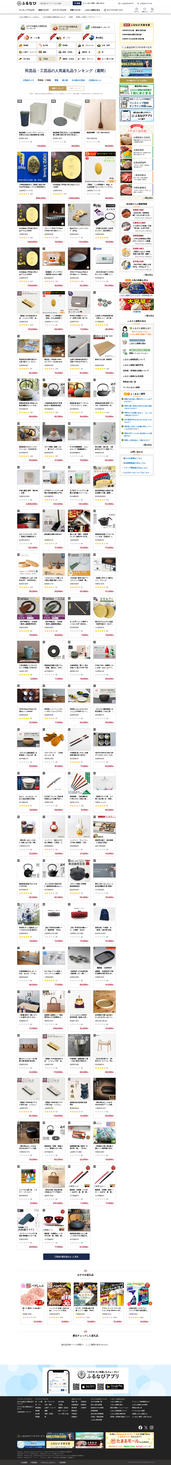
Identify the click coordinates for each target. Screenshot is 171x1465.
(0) (31, 142)
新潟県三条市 (23, 138)
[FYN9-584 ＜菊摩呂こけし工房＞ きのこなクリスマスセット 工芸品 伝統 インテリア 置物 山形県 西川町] (104, 652)
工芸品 (71, 17)
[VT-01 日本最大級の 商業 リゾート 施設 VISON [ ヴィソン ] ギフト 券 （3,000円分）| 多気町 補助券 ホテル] (85, 1294)
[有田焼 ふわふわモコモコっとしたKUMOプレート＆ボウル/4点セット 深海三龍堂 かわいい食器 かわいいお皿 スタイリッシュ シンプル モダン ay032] (79, 695)
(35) (31, 456)
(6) (31, 631)
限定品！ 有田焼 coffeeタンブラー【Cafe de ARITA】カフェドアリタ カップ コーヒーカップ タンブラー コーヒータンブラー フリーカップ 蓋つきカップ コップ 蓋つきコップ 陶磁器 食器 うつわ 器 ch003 (53, 360)
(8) (82, 325)
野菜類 (65, 45)
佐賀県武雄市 (23, 933)
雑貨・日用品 (67, 52)
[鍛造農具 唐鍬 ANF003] (54, 521)
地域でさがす (43, 10)
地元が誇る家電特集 (97, 1414)
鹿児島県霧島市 (75, 453)
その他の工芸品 (78, 80)
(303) (115, 1317)
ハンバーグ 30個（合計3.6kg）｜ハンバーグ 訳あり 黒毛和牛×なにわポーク (59, 1309)
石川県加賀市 (99, 890)
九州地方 (83, 1408)
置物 (56, 80)
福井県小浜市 (74, 802)
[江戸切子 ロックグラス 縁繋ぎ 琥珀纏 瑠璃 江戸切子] (54, 477)
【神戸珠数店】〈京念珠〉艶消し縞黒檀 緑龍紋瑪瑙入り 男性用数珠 (53, 623)
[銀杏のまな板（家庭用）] (104, 346)
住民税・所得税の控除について (136, 370)
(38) (107, 369)
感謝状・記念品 (68, 59)
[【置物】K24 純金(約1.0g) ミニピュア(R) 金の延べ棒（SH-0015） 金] (28, 302)
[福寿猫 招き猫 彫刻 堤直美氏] (79, 1089)
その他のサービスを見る (136, 80)
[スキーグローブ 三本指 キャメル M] (54, 739)
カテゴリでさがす (60, 10)
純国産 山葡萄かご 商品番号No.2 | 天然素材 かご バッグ (53, 1016)
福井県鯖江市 (99, 715)
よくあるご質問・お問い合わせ (94, 3)
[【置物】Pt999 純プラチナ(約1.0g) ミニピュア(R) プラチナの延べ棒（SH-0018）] (54, 1089)
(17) (56, 456)
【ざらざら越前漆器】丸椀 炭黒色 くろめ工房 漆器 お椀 (104, 710)
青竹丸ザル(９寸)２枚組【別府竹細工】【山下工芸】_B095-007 (104, 623)
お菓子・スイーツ (29, 52)
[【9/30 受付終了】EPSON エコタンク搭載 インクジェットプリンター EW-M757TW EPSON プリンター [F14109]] (104, 258)
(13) (82, 281)
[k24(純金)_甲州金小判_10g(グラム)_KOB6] (66, 167)
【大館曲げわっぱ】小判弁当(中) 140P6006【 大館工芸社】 (28, 579)
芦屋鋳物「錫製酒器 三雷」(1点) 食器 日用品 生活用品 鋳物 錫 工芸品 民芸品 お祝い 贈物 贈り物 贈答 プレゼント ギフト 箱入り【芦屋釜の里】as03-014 (79, 1060)
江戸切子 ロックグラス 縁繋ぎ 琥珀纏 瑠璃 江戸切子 (53, 491)
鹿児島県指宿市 (100, 496)
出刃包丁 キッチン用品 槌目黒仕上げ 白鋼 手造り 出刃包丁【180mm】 (53, 797)
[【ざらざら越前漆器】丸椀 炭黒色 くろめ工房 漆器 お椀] (104, 695)
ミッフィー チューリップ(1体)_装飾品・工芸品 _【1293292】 (79, 841)
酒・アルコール (88, 45)
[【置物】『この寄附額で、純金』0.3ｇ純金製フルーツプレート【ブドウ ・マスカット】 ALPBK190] (100, 167)
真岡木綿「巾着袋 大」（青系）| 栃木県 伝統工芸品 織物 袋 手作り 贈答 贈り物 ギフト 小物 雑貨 (104, 928)
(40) (61, 1317)
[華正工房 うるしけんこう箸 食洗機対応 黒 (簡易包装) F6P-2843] (104, 870)
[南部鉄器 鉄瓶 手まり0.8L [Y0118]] (28, 870)
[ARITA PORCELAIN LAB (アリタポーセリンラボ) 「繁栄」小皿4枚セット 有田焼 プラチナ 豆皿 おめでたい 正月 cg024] (104, 739)
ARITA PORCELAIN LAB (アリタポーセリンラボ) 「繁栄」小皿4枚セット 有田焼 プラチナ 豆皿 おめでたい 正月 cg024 (104, 754)
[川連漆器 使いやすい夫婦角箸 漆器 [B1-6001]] (79, 739)
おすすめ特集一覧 (96, 1401)
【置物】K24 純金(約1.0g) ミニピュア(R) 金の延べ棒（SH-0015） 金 (28, 317)
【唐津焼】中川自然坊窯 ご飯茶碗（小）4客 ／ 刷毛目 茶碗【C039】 (79, 972)
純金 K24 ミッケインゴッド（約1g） (79, 229)
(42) (31, 587)
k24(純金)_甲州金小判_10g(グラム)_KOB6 (66, 186)
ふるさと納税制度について (134, 359)
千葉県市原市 (133, 1314)
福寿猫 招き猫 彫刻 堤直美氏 (78, 1103)
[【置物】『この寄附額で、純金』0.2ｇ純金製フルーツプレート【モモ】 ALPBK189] (54, 302)
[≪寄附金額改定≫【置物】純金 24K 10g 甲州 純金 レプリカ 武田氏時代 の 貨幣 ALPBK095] (32, 167)
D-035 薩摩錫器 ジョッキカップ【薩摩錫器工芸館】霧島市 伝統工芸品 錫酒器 (79, 448)
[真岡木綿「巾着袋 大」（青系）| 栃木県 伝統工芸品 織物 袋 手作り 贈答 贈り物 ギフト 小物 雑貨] (104, 914)
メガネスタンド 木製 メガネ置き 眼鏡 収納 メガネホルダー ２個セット (53, 579)
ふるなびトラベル (146, 3)
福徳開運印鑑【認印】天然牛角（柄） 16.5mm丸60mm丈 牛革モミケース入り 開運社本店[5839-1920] (79, 1147)
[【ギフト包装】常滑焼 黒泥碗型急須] (79, 870)
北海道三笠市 (23, 671)
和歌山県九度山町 (101, 1021)
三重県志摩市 (49, 977)
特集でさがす (75, 10)
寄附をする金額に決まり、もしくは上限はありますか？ (138, 414)
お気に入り (145, 11)
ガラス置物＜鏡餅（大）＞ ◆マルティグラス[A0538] (53, 448)
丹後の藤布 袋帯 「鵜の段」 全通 (28, 491)
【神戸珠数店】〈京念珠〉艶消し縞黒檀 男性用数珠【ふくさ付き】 (28, 623)
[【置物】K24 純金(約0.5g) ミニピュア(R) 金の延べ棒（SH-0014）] (54, 1045)
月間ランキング (75, 88)
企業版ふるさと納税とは (139, 1414)
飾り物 (65, 80)
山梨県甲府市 (57, 190)
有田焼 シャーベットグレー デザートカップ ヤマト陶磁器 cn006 (53, 710)
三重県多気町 (80, 1314)
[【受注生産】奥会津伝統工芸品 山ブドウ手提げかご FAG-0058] (54, 1176)
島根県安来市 (99, 453)
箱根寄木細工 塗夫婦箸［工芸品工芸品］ (104, 841)
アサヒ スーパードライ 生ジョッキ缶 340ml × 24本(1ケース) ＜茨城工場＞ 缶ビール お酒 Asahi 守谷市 (111, 1309)
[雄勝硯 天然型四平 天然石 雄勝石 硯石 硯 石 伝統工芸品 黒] (104, 958)
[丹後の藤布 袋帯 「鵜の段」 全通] (28, 477)
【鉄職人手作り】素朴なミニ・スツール (104, 579)
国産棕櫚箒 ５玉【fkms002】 (98, 132)
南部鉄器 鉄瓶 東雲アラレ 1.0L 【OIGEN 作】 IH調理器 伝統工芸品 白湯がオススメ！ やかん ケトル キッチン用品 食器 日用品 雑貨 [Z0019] (104, 404)
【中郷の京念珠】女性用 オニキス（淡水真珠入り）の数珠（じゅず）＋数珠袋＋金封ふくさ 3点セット (104, 229)
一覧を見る (148, 198)
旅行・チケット (88, 59)
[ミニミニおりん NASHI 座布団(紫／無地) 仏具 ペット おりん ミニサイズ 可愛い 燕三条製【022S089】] (79, 1001)
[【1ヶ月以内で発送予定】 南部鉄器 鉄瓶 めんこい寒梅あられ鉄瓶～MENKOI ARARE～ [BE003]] (54, 870)
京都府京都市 (99, 234)
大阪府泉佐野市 (54, 1314)
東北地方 (74, 1408)
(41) (31, 194)
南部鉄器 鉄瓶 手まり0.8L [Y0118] (28, 885)
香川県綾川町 (23, 802)
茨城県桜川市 (23, 1021)
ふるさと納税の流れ (116, 1404)
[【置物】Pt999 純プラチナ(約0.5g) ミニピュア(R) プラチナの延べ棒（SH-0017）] (28, 1089)
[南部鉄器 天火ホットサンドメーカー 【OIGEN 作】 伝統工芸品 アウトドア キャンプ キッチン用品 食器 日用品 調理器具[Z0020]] (28, 433)
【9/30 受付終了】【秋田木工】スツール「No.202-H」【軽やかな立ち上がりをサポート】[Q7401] (104, 1060)
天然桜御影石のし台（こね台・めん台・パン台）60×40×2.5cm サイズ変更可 (28, 972)
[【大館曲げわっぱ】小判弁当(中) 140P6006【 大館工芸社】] (28, 564)
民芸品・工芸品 (81, 17)
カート (152, 11)
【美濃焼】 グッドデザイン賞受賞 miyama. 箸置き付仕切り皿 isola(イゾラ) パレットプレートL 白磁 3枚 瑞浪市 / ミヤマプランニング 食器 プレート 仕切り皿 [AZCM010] (53, 273)
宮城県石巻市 (99, 977)
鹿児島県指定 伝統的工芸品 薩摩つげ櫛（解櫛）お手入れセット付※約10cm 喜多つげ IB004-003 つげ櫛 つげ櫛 (104, 491)
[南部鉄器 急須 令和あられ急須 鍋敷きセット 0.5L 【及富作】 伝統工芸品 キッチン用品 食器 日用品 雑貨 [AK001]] (28, 390)
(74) (56, 412)
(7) (82, 412)
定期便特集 (94, 1411)
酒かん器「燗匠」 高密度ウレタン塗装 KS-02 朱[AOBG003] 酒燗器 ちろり (79, 535)
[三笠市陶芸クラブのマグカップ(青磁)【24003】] (28, 652)
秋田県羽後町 (74, 627)
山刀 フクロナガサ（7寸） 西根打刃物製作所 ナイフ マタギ (28, 535)
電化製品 (99, 37)
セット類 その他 (108, 59)
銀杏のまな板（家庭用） (104, 359)
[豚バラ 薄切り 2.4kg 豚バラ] (32, 1294)
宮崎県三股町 (27, 1314)
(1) (107, 325)
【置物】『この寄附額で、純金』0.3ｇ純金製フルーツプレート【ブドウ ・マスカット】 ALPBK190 (100, 186)
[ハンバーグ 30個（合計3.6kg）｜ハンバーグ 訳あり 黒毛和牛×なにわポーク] (59, 1294)
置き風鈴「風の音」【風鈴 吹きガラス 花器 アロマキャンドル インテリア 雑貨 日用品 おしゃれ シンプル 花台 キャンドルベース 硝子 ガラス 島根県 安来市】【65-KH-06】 (104, 448)
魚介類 (45, 45)
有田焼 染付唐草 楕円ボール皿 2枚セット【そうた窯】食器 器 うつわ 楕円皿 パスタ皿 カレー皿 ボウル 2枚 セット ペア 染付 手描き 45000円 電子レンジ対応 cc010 (28, 360)
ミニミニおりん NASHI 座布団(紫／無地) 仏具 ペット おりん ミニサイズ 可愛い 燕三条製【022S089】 (79, 1016)
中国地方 (83, 1401)
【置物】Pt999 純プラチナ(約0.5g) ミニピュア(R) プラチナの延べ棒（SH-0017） (28, 1103)
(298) (142, 1317)
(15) (56, 369)
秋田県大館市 (23, 584)
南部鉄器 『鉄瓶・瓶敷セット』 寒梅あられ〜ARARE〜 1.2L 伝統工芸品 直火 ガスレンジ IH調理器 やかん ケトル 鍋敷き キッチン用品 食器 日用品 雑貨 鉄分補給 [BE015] (53, 1147)
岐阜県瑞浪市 (49, 278)
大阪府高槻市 (74, 540)
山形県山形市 (74, 365)
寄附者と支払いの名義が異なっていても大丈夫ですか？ (138, 427)
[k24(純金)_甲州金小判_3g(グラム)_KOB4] (28, 258)
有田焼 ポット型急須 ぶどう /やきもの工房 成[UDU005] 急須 (28, 928)
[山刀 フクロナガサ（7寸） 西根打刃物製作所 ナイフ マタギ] (28, 521)
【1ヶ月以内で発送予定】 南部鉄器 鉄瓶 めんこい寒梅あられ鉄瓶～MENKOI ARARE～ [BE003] (53, 885)
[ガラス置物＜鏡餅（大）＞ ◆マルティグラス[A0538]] (54, 433)
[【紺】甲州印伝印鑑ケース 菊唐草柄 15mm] (54, 914)
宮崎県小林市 (99, 584)
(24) (31, 325)
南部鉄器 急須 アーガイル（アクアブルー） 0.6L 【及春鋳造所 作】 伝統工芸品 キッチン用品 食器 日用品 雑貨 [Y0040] (79, 404)
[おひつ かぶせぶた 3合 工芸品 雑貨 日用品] (28, 783)
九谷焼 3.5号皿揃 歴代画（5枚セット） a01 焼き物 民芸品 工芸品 (104, 317)
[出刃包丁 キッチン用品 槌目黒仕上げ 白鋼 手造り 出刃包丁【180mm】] (54, 783)
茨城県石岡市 (23, 1064)
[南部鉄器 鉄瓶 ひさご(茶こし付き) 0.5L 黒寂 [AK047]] (79, 1220)
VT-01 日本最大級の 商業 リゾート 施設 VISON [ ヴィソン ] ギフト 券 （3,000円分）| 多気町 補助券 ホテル (85, 1309)
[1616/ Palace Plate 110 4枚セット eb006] (28, 695)
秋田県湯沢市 (99, 278)
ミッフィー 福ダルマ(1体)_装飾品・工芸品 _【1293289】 (53, 841)
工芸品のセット (95, 80)
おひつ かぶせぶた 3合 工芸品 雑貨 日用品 (27, 797)
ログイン (136, 11)
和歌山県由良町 (92, 138)
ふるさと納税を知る (92, 10)
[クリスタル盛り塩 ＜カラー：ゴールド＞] (28, 1176)
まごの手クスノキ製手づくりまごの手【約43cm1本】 (79, 623)
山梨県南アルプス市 (26, 190)
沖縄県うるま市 (100, 802)
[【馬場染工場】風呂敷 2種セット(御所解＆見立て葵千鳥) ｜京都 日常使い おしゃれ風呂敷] (104, 1133)
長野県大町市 (49, 1021)
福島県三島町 (49, 1196)
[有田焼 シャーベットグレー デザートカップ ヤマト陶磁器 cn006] (54, 695)
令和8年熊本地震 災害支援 (132, 34)
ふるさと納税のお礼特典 (133, 376)
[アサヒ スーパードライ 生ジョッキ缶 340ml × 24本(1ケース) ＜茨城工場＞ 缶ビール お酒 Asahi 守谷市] (112, 1294)
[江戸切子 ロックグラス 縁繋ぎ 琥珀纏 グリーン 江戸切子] (79, 477)
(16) (31, 238)
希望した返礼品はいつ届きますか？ (137, 440)
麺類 (44, 52)
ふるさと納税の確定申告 (133, 365)
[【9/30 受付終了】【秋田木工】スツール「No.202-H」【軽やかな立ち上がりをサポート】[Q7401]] (104, 1045)
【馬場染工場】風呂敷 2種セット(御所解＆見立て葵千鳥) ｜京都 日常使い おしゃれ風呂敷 (104, 1147)
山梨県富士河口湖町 (51, 933)
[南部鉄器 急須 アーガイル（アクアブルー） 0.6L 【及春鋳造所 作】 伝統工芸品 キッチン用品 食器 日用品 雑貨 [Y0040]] (79, 390)
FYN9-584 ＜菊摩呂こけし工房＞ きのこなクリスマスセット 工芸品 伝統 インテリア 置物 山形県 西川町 (104, 666)
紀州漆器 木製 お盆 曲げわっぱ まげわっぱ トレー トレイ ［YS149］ (104, 1016)
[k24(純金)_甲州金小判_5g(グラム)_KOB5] (28, 215)
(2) (56, 1112)
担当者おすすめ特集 (97, 1408)
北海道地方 (75, 1404)
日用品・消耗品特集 (97, 1417)
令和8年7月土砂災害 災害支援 (133, 39)
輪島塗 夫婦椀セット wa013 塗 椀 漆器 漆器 (53, 1234)
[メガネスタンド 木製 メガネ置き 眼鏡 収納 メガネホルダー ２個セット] (54, 564)
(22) (56, 238)
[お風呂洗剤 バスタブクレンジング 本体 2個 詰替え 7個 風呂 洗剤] (138, 1294)
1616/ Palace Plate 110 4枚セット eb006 (27, 710)
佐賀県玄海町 (74, 977)
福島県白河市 (74, 671)
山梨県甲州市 (74, 322)
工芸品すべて (28, 80)
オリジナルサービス (115, 10)
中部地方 (74, 1414)
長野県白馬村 (49, 758)
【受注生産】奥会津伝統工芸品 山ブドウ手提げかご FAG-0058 (53, 1191)
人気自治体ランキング (24, 1412)
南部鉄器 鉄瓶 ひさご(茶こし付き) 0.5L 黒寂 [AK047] (79, 1234)
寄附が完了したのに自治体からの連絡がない (138, 434)
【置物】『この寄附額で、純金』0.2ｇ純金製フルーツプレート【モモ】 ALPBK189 (53, 317)
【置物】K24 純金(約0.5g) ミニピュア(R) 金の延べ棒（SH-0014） (53, 1060)
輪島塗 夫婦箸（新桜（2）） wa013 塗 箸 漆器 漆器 (104, 1191)
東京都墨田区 (49, 496)
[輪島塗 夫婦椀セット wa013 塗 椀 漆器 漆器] (54, 1220)
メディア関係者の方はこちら (135, 468)
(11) (56, 893)
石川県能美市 (99, 322)
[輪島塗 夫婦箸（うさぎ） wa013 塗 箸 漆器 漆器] (79, 1176)
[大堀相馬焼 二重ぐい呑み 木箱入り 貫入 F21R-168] (79, 652)
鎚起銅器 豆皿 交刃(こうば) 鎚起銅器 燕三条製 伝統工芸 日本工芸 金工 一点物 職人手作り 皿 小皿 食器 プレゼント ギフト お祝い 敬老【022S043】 (66, 133)
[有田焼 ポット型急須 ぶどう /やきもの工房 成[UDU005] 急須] (28, 914)
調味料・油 (86, 52)
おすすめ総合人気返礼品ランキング (54, 17)
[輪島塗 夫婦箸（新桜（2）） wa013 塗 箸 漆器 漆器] (104, 1176)
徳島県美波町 (23, 977)
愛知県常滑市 (74, 890)
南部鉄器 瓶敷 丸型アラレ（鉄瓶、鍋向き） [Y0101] (53, 666)
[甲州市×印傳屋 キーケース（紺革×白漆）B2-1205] (79, 302)
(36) (82, 806)
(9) (107, 631)
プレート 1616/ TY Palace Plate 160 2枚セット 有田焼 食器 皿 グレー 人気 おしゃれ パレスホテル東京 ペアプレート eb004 (53, 229)
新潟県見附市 (74, 234)
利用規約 (34, 1462)
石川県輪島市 (74, 1196)
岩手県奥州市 (23, 409)
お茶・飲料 (106, 45)
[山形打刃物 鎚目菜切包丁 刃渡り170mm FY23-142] (79, 346)
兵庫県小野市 (49, 802)
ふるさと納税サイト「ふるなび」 (29, 17)
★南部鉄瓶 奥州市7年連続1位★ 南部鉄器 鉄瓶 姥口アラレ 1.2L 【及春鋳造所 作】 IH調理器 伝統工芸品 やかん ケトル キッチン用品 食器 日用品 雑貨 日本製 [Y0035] (53, 404)
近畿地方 (74, 1417)
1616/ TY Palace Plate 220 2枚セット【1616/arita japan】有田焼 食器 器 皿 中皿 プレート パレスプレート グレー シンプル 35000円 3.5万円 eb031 (79, 273)
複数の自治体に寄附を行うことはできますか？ (138, 400)
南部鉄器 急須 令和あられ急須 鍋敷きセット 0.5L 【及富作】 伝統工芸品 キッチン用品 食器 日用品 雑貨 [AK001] (28, 404)
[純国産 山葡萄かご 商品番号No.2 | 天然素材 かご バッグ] (54, 1001)
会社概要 (24, 1462)
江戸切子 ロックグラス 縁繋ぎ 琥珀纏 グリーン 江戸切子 (79, 491)
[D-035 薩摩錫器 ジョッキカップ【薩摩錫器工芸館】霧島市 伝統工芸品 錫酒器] (79, 433)
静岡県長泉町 (74, 1108)
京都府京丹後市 (24, 496)
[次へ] (150, 1303)
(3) (31, 675)
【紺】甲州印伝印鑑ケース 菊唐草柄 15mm (53, 928)
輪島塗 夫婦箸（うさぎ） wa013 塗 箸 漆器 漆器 (79, 1191)
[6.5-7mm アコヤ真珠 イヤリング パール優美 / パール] (54, 958)
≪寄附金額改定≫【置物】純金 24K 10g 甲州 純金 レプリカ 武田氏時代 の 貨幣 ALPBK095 (32, 186)
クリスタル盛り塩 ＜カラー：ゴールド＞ (28, 1191)
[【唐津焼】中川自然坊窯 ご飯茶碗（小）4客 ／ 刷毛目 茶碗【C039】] (79, 958)
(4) (35, 1317)
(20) (88, 1317)
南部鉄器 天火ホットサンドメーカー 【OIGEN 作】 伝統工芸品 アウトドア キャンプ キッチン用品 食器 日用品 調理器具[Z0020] (28, 448)
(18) (31, 412)
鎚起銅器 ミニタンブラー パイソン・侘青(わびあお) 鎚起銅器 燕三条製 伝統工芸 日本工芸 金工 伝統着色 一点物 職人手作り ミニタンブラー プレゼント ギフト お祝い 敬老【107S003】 (32, 133)
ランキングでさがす (27, 10)
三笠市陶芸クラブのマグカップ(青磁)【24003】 (28, 666)
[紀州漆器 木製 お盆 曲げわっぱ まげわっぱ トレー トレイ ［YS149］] (104, 1001)
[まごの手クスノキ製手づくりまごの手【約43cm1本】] (79, 608)
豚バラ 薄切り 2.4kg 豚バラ (32, 1309)
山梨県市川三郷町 (76, 1152)
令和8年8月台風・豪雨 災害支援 (134, 30)
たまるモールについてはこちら (136, 472)
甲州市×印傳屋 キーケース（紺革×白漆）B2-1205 (79, 317)
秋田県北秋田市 (24, 540)
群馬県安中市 (49, 540)
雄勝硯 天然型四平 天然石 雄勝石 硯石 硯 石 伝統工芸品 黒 (104, 972)
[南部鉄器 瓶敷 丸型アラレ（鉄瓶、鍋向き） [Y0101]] (54, 652)
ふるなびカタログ (127, 3)
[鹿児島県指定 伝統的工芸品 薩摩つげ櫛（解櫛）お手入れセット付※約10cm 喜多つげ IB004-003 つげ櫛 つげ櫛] (104, 477)
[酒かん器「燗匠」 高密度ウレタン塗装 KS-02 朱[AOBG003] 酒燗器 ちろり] (79, 521)
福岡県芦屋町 (74, 1064)
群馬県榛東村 (49, 846)
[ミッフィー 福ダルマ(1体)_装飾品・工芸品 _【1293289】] (54, 827)
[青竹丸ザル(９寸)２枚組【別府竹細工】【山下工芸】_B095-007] (104, 608)
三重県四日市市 (24, 846)
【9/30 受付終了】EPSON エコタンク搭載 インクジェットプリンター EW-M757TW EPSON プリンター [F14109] (104, 273)
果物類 (25, 45)
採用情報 (62, 1462)
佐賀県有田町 (49, 234)
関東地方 (74, 1411)
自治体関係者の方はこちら (134, 463)
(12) (65, 194)
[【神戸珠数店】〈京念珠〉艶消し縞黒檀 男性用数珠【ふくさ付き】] (28, 608)
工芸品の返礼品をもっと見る (66, 1256)
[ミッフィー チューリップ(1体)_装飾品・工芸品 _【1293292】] (79, 827)
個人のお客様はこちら (132, 458)
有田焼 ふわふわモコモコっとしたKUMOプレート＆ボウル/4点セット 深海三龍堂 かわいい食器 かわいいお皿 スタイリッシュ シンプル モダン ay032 (79, 710)
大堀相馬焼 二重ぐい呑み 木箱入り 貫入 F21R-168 (79, 666)
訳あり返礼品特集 (96, 1404)
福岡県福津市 (49, 453)
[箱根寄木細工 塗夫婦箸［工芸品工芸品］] (104, 827)
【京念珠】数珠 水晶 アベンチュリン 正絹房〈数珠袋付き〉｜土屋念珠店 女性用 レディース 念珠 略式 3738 (79, 579)
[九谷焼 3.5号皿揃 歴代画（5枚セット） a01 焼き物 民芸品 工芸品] (104, 302)
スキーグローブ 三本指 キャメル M (53, 754)
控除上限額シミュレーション (119, 1408)
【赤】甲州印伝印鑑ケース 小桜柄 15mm (79, 928)
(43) (107, 412)
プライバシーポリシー (48, 1462)
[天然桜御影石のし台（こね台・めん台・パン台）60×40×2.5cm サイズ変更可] (28, 958)
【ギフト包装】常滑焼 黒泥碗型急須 (79, 885)
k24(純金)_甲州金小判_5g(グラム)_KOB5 (28, 229)
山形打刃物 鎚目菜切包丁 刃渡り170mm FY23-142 (79, 360)
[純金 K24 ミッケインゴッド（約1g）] (79, 215)
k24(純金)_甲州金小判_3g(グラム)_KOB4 (28, 273)
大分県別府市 (99, 627)
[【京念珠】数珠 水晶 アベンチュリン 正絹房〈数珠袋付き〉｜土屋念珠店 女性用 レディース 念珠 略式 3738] (79, 564)
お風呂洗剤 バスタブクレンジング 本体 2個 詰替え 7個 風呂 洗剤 (138, 1309)
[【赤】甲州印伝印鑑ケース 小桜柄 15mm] (79, 914)
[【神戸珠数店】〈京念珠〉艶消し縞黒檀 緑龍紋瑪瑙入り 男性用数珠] (54, 608)
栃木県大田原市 (100, 933)
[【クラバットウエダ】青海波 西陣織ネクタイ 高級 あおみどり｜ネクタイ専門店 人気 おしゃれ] (28, 1220)
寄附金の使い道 (129, 382)
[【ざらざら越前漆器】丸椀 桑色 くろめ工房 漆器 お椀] (28, 739)
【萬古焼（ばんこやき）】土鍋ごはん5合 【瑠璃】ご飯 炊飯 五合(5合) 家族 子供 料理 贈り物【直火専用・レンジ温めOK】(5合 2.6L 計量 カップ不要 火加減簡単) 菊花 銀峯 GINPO (28, 841)
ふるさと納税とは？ (116, 1401)
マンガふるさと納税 (131, 387)
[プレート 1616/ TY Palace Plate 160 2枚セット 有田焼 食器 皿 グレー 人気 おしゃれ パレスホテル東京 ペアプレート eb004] (54, 215)
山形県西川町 (99, 671)
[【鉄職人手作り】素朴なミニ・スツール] (104, 564)
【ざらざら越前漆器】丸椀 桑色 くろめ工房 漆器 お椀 (28, 754)
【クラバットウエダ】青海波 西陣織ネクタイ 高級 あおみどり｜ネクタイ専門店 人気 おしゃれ (28, 1234)
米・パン (66, 37)
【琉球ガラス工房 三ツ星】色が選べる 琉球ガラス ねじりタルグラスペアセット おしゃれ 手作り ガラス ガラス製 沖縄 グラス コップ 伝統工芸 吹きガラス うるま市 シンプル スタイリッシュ (104, 797)
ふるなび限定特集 (96, 1420)
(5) (107, 238)
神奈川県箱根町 (100, 846)
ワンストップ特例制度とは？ (141, 1401)
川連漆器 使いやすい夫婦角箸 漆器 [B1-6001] (79, 754)
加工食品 (26, 59)
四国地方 (83, 1404)
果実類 (37, 1411)
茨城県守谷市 (106, 1314)
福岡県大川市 (49, 584)
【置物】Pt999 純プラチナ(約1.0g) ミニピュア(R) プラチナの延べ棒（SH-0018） (53, 1103)
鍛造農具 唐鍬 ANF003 (53, 534)
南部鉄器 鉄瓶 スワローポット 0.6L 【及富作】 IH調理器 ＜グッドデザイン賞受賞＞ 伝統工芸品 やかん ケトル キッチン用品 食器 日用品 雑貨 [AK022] (104, 535)
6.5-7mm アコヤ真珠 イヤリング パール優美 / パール (53, 972)
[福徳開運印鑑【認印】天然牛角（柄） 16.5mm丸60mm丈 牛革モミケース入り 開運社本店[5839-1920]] (79, 1133)
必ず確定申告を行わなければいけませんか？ (138, 421)
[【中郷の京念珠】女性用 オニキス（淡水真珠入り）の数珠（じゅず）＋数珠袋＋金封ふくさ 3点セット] (104, 215)
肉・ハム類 (35, 37)
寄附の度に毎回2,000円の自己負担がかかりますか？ (138, 407)
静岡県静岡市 (23, 1196)
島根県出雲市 (99, 365)
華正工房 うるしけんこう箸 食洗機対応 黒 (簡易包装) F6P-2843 (104, 885)
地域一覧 (74, 1401)
